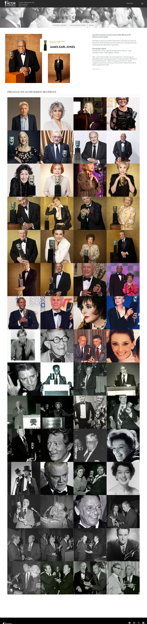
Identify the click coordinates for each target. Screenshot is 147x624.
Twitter (139, 622)
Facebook (130, 622)
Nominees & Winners (59, 25)
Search (91, 25)
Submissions (129, 3)
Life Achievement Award (78, 25)
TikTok (143, 622)
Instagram (134, 622)
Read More (95, 69)
